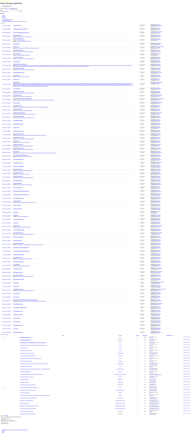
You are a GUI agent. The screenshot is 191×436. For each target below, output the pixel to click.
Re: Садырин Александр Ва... (156, 272)
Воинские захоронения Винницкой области (53, 83)
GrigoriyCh (159, 243)
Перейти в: (3, 416)
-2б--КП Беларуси (16, 151)
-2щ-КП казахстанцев (17, 53)
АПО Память (160, 82)
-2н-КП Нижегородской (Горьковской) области (21, 251)
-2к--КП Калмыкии (16, 293)
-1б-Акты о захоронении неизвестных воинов (21, 32)
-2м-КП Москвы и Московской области (20, 64)
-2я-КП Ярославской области (18, 38)
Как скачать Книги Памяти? (24, 392)
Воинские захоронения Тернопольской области (66, 85)
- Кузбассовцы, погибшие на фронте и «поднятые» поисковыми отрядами (30, 244)
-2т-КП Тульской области (17, 109)
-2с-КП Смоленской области (18, 57)
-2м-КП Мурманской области (18, 289)
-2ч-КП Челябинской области (18, 219)
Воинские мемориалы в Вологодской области (25, 51)
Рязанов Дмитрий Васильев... (156, 120)
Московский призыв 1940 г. (97, 65)
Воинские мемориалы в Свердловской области (26, 117)
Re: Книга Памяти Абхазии (155, 282)
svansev (159, 38)
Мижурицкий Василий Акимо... (156, 72)
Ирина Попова (23, 21)
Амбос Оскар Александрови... (156, 286)
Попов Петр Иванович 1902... (156, 219)
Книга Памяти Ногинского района (124, 65)
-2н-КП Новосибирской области (18, 72)
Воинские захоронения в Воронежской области (26, 135)
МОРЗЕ (120, 395)
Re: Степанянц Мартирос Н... (156, 201)
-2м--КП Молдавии (16, 264)
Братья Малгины (154, 212)
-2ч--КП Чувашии (16, 127)
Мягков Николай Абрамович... (156, 173)
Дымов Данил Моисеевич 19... (156, 258)
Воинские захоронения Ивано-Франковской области (30, 84)
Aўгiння (159, 24)
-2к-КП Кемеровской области (18, 243)
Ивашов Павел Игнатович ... (156, 187)
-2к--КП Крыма (16, 215)
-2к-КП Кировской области (18, 272)
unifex (120, 337)
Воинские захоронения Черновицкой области (40, 86)
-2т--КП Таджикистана (17, 205)
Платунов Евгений (153, 390)
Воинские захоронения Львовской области (92, 84)
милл (120, 358)
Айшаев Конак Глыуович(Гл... (156, 254)
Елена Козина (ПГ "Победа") (120, 400)
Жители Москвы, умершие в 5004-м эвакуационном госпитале (70, 65)
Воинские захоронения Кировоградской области (62, 84)
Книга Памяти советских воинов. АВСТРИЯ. (28, 384)
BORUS (159, 28)
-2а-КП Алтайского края (17, 35)
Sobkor (151, 411)
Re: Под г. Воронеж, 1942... (155, 32)
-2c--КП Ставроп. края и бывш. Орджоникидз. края (22, 98)
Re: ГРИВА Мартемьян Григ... (156, 240)
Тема (63, 335)
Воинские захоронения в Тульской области (25, 110)
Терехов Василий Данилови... (156, 311)
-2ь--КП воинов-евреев (17, 25)
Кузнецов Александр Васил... (156, 138)
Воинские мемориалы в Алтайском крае (24, 36)
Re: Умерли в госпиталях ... (155, 113)
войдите (6, 8)
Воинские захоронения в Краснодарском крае (25, 149)
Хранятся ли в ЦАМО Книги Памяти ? (26, 376)
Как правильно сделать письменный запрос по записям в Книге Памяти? (33, 342)
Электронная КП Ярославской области (24, 41)
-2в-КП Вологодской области (18, 50)
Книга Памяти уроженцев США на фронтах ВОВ (28, 387)
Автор (120, 335)
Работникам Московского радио (86, 65)
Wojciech (120, 376)
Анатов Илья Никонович (155, 127)
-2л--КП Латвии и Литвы (17, 208)
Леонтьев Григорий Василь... (156, 131)
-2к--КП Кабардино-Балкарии (18, 254)
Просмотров (145, 335)
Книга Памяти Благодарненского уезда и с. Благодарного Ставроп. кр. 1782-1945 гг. (34, 363)
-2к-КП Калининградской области (19, 112)
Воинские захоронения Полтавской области (20, 85)
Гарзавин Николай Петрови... (156, 61)
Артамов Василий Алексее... (156, 247)
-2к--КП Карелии (16, 75)
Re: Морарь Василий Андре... (156, 265)
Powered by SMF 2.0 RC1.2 (7, 429)
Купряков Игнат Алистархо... (156, 325)
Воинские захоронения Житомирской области (116, 83)
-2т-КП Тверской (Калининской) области (20, 155)
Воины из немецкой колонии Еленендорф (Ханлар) (26, 202)
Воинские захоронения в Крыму (23, 216)
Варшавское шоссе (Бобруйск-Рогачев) (26, 400)
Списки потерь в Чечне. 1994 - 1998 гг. (26, 411)
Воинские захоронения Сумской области (50, 85)
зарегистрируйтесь (12, 8)
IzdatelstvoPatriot (120, 379)
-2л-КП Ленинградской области (18, 68)
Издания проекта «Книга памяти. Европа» (27, 353)
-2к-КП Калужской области (18, 144)
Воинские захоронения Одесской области (123, 84)
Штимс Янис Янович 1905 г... (156, 208)
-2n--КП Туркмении (16, 318)
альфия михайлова (153, 387)
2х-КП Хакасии (15, 328)
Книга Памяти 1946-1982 (24, 379)
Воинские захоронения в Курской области (25, 184)
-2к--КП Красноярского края (18, 159)
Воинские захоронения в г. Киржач (24, 174)
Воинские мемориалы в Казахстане (24, 55)
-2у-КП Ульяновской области (18, 198)
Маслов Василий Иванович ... (156, 279)
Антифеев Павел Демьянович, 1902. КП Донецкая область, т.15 (31, 358)
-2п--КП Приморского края (18, 162)
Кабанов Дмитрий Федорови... (156, 43)
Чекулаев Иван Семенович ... (156, 92)
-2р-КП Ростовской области (18, 176)
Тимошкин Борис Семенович (156, 65)
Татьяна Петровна (161, 46)
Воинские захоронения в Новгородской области (26, 138)
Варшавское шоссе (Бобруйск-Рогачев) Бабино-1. (28, 408)
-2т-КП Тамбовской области (18, 232)
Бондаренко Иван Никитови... (156, 194)
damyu (120, 342)
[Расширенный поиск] (4, 11)
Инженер (120, 371)
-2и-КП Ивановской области (18, 172)
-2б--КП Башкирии (16, 102)
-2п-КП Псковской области (18, 169)
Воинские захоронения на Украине (24, 83)
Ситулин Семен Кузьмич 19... (156, 205)
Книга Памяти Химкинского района (43, 66)
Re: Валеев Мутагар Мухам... (156, 102)
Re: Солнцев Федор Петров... (156, 95)
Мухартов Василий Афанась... (156, 261)
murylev (159, 57)
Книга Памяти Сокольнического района (30, 66)
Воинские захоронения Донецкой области (101, 83)
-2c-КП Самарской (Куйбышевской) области (21, 191)
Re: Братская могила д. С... (155, 145)
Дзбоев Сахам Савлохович (155, 47)
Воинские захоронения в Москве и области (25, 65)
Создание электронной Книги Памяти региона (28, 355)
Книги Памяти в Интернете (25, 337)
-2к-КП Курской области (17, 183)
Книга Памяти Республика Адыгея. (26, 366)
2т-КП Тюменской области (17, 332)
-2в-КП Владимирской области (18, 131)
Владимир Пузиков (161, 98)
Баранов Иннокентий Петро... (156, 159)
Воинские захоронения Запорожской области (37, 83)
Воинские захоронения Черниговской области (24, 86)
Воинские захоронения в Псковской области (25, 170)
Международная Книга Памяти (25, 371)
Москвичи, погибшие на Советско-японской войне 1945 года (60, 66)
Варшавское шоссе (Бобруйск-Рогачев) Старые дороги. (29, 405)
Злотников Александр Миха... (156, 328)
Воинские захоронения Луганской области (78, 84)
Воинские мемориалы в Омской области (24, 96)
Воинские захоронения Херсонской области (97, 85)
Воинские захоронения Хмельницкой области (113, 85)
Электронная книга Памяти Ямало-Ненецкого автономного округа (31, 374)
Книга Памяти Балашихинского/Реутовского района (80, 66)
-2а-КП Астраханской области (18, 166)
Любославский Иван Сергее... (156, 134)
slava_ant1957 (152, 340)
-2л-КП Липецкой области (17, 257)
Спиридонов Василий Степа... (156, 275)
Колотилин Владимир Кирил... (156, 198)
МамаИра (159, 144)
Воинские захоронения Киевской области (46, 84)
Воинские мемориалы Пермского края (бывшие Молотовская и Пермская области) (32, 301)
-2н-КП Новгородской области (18, 137)
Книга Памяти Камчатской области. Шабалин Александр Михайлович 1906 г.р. (33, 345)
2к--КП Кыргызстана (17, 321)
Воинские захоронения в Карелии (23, 76)
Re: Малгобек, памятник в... (156, 226)
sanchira (120, 355)
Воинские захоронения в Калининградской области (26, 114)
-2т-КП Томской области (17, 240)
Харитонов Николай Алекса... (156, 191)
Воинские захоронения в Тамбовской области (25, 234)
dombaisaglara (160, 225)
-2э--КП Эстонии (16, 286)
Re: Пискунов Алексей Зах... (156, 83)
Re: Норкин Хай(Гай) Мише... (156, 25)
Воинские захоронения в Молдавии (24, 265)
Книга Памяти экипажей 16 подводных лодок (28, 413)
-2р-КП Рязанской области (17, 180)
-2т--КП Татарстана (16, 61)
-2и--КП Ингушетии (16, 225)
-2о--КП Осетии (15, 46)
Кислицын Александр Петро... (156, 307)
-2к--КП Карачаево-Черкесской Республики (21, 194)
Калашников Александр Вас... (156, 180)
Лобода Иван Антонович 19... (156, 148)
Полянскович (160, 31)
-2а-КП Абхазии (16, 282)
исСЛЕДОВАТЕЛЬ (120, 353)
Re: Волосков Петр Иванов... (156, 233)
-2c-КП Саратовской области (18, 275)
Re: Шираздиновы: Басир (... (156, 141)
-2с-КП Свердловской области (18, 116)
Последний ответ (170, 335)
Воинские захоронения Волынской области (68, 83)
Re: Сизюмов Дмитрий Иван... (156, 166)
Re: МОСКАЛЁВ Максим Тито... (156, 152)
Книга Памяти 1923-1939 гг (24, 382)
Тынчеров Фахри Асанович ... (156, 215)
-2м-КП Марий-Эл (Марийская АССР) (20, 307)
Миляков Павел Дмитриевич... (156, 251)
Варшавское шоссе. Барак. (24, 403)
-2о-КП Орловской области (18, 187)
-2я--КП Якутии (16, 212)
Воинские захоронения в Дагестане (24, 142)
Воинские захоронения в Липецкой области (25, 258)
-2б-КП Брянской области (17, 105)
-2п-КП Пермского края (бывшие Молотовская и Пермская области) (25, 299)
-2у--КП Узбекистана (16, 88)
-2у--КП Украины (16, 82)
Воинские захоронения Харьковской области (82, 85)
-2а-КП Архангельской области (18, 279)
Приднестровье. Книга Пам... (156, 268)
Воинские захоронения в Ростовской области (25, 177)
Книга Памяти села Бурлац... (156, 99)
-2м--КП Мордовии (16, 43)
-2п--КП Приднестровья (17, 268)
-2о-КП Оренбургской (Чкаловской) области (21, 247)
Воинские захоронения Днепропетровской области (85, 83)
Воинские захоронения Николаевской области (108, 84)
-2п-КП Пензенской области (18, 120)
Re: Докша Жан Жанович (155, 106)
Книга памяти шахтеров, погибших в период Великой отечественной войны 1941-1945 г (35, 395)
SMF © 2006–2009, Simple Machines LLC (20, 429)
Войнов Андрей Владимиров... (156, 155)
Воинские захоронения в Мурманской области (26, 290)
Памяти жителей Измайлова (54, 65)
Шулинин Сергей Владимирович (120, 374)
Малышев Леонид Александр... (156, 300)
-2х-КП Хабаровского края (18, 311)
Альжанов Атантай (154, 54)
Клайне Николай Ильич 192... (156, 314)
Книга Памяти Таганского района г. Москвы (109, 65)
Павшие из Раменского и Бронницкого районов (41, 65)
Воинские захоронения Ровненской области (35, 85)
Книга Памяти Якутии (24, 347)
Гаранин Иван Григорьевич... (156, 318)
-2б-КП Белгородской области (18, 261)
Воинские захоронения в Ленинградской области (26, 69)
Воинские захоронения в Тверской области (25, 156)
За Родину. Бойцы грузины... (156, 222)
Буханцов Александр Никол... (156, 321)
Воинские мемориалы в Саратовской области (25, 276)
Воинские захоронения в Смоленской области (25, 58)
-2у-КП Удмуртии (16, 79)
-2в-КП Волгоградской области (18, 91)
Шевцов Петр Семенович (155, 162)
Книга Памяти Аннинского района (40, 135)
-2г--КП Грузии (15, 222)
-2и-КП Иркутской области (18, 314)
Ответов (137, 335)
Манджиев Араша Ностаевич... (156, 293)
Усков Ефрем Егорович (155, 79)
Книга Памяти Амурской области (25, 350)
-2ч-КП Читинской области (18, 325)
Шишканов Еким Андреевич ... (156, 332)
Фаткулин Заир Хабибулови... (156, 88)
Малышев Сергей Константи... (156, 39)
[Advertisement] (95, 426)
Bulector (120, 392)
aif (150, 393)
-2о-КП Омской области (17, 95)
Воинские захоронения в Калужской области (25, 145)
